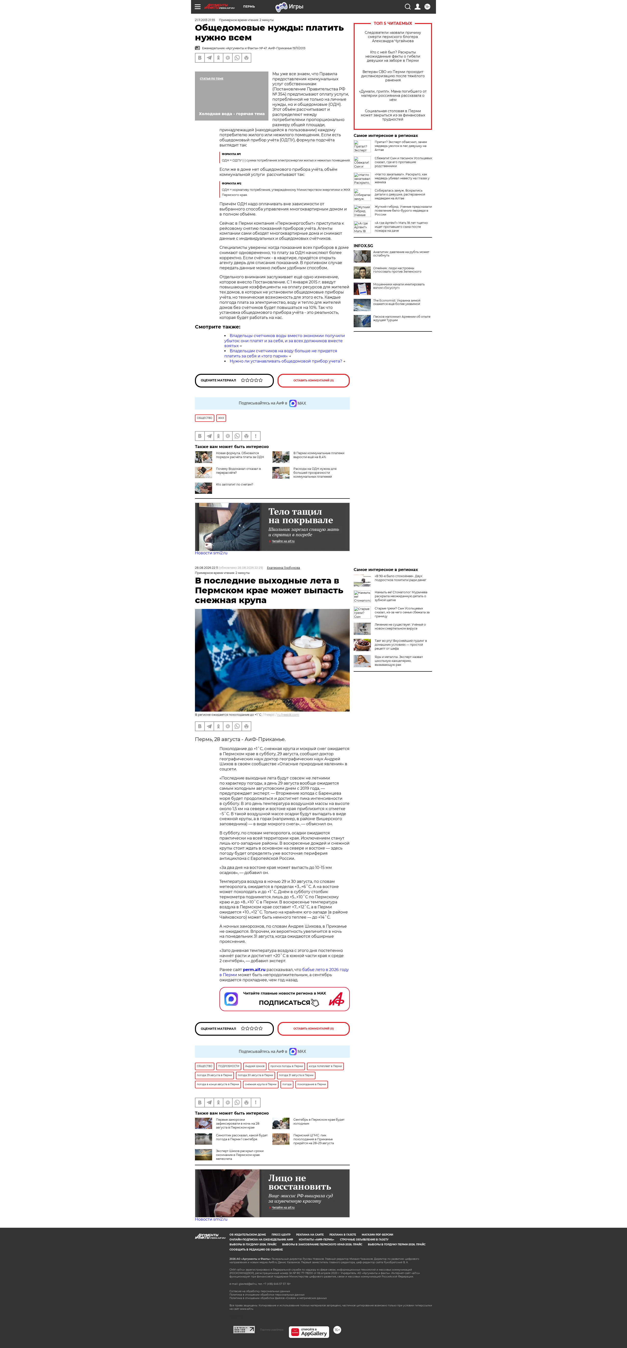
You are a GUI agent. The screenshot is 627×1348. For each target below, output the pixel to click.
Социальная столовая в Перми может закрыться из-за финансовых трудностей (393, 115)
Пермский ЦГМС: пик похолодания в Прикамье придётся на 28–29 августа (313, 1139)
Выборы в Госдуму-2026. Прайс (253, 1244)
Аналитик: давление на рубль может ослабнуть (401, 253)
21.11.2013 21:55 (205, 20)
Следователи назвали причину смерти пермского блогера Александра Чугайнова (393, 37)
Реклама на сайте (310, 1234)
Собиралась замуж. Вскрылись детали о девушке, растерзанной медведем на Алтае (400, 194)
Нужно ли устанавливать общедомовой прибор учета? (286, 361)
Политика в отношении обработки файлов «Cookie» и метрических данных (278, 1298)
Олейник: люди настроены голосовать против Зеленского (397, 270)
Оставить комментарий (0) (313, 380)
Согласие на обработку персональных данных (259, 1291)
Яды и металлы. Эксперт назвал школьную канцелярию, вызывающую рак (399, 661)
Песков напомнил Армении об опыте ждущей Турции (401, 318)
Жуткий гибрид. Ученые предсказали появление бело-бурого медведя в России (403, 210)
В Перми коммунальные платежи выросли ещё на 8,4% (318, 455)
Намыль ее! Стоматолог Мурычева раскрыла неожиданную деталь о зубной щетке (401, 596)
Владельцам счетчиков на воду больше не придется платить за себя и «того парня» (280, 353)
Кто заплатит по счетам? (234, 484)
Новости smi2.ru (211, 553)
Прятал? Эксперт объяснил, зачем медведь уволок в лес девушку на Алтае (401, 146)
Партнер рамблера (271, 1329)
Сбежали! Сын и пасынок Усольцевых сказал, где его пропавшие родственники (403, 162)
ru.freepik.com (288, 715)
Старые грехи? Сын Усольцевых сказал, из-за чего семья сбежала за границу (402, 612)
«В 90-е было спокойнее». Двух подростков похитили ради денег (400, 578)
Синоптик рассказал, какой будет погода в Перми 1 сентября (242, 1137)
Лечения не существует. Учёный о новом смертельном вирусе (400, 626)
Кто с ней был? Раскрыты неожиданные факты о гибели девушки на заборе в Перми (392, 56)
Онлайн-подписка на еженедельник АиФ (261, 1239)
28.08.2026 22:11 (206, 568)
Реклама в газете (342, 1234)
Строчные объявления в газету (364, 1239)
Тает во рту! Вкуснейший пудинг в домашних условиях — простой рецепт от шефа (401, 644)
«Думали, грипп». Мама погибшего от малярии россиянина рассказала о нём (393, 95)
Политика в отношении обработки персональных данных (266, 1294)
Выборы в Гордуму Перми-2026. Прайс (396, 1244)
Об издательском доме (247, 1234)
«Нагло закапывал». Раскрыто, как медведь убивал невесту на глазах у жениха (402, 178)
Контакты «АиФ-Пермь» (316, 1239)
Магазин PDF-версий (377, 1234)
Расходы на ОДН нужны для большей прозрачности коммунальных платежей (315, 472)
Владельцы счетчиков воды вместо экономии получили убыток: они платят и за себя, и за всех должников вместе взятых (284, 340)
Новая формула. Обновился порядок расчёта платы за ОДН (240, 455)
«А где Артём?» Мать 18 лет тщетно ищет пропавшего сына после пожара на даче (401, 226)
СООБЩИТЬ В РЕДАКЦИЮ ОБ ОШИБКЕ (256, 1249)
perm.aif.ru (254, 969)
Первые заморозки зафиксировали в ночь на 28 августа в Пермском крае (237, 1123)
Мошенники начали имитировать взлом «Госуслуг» (399, 286)
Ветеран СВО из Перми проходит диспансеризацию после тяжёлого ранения (393, 76)
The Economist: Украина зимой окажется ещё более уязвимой (396, 302)
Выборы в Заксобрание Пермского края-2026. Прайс (322, 1244)
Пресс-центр (281, 1234)
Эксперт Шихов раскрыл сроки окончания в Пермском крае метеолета (240, 1155)
